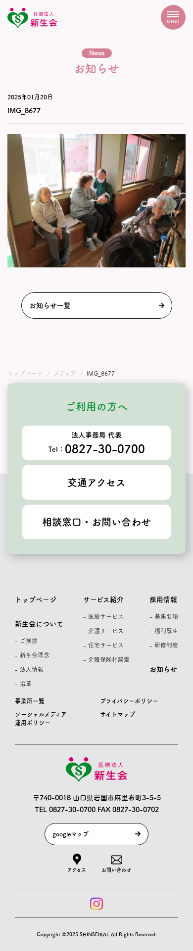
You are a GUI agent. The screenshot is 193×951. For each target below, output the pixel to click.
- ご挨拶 (26, 641)
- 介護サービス (103, 631)
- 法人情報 (29, 669)
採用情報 (163, 599)
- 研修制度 (163, 645)
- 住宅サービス (103, 645)
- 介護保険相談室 (106, 659)
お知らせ (163, 669)
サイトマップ (117, 714)
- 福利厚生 (163, 631)
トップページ (35, 599)
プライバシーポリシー (129, 701)
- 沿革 (23, 684)
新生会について (39, 623)
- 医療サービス (103, 616)
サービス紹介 (103, 599)
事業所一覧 (30, 701)
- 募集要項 (163, 616)
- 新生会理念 (32, 655)
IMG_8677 (24, 110)
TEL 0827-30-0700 (65, 809)
